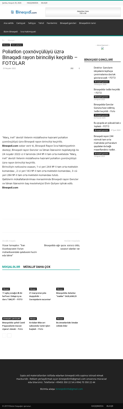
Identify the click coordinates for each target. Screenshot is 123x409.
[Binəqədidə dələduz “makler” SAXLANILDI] (68, 282)
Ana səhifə (8, 23)
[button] (117, 23)
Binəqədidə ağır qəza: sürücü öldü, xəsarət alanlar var (62, 247)
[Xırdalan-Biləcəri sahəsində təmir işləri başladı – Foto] (41, 312)
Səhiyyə (32, 23)
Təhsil (41, 23)
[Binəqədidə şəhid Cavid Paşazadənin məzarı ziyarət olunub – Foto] (14, 312)
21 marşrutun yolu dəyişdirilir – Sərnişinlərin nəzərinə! (40, 296)
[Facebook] (5, 226)
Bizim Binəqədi (11, 31)
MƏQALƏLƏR (11, 266)
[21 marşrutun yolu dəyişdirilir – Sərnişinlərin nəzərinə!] (41, 282)
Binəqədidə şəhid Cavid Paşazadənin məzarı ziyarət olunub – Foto (13, 325)
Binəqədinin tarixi (87, 23)
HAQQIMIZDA (32, 3)
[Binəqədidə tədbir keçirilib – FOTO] (88, 92)
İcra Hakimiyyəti (28, 31)
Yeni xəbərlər (17, 45)
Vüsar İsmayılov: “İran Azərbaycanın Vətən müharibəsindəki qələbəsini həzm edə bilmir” (19, 250)
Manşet (6, 45)
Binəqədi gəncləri (68, 23)
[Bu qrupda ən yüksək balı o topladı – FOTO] (88, 131)
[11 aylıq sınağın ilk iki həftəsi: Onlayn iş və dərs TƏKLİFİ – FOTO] (14, 282)
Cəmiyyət (20, 23)
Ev (3, 40)
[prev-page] (4, 335)
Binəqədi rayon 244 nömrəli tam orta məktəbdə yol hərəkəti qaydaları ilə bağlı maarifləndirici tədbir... (105, 143)
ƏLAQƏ (44, 3)
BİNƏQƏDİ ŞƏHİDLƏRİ (11, 318)
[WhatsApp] (20, 226)
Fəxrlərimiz (52, 23)
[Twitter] (13, 226)
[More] (27, 226)
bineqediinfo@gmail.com (69, 388)
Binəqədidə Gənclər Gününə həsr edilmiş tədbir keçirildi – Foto (104, 108)
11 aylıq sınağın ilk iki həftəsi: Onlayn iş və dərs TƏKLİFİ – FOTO (12, 296)
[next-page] (9, 335)
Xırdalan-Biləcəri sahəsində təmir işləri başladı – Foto (39, 325)
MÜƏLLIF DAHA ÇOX (36, 266)
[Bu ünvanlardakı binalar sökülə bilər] (68, 312)
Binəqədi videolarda (111, 43)
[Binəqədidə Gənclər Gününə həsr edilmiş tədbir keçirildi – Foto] (88, 107)
